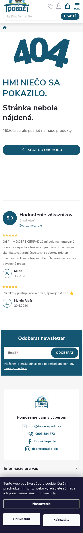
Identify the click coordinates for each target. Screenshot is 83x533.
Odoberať (64, 353)
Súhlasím (61, 520)
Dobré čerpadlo (45, 441)
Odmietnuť (21, 519)
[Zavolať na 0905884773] (50, 6)
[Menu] (77, 6)
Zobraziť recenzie (30, 226)
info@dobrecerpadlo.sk (45, 426)
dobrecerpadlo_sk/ (45, 449)
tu (54, 493)
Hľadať (70, 16)
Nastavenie (41, 503)
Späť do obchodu (45, 149)
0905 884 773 (45, 434)
